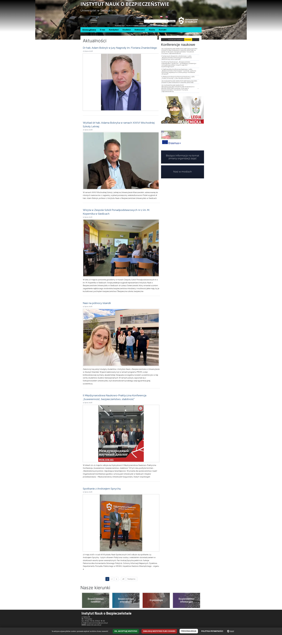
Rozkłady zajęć (120, 25)
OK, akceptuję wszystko (125, 631)
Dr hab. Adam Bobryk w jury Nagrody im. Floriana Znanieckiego (120, 47)
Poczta (167, 25)
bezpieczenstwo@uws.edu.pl (97, 623)
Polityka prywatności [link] (212, 631)
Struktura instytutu (132, 25)
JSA (159, 25)
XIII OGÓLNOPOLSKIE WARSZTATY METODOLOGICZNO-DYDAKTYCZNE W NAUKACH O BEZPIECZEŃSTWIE (179, 81)
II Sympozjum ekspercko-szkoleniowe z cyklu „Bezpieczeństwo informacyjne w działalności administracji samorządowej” (176, 57)
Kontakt (173, 25)
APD (154, 25)
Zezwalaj (188, 39)
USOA (150, 25)
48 (123, 579)
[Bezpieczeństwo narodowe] (95, 600)
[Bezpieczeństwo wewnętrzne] (126, 600)
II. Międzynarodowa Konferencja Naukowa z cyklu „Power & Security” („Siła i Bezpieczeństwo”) (178, 77)
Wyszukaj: (140, 21)
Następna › (131, 579)
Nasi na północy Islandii (97, 303)
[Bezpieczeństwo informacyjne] (186, 600)
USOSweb (143, 25)
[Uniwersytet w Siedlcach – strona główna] (230, 631)
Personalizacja (188, 631)
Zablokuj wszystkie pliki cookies (159, 631)
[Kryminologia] (156, 600)
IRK (162, 25)
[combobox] (156, 21)
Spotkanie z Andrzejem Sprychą (102, 488)
